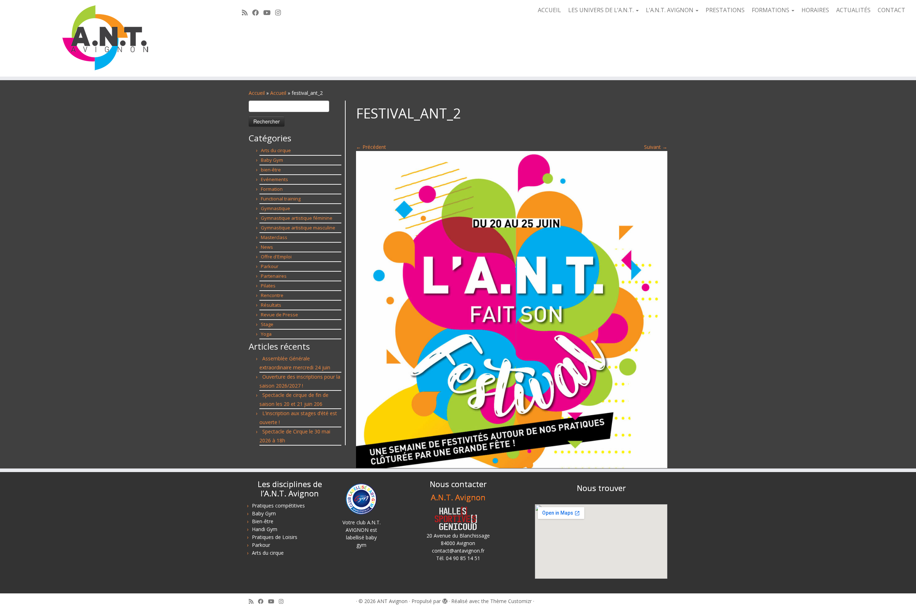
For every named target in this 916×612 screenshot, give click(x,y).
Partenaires (274, 276)
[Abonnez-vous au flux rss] (247, 12)
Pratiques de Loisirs (274, 537)
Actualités (853, 10)
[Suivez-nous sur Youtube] (269, 12)
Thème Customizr (511, 601)
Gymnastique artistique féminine (296, 218)
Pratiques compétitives (278, 505)
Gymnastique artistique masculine (298, 227)
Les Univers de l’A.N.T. (601, 10)
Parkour (269, 266)
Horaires (815, 10)
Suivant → (655, 147)
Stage (267, 324)
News (267, 247)
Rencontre (272, 295)
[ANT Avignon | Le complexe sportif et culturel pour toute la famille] (105, 38)
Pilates (268, 285)
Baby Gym (272, 160)
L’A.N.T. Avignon (670, 10)
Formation (272, 189)
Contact (891, 10)
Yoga (266, 334)
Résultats (271, 305)
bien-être (271, 169)
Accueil (549, 10)
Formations (771, 10)
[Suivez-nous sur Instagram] (280, 12)
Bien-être (262, 521)
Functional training (281, 198)
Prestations (725, 10)
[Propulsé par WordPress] (444, 599)
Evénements (274, 179)
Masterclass (274, 237)
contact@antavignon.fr (458, 550)
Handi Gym (264, 529)
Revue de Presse (279, 314)
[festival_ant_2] (511, 309)
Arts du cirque (276, 150)
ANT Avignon (392, 601)
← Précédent (371, 147)
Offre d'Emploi (276, 256)
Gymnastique (275, 208)
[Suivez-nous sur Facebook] (257, 12)
